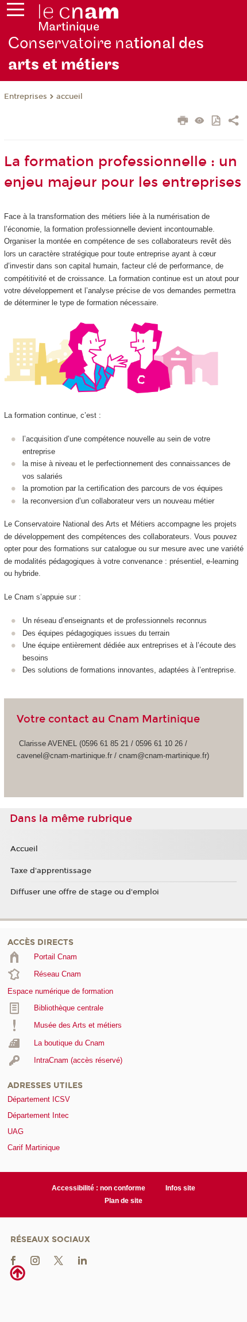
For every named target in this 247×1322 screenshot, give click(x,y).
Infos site (180, 1188)
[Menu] (15, 12)
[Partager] (233, 122)
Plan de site (123, 1201)
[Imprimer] (183, 122)
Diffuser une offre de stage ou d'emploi (84, 892)
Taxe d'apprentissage (50, 870)
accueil (69, 96)
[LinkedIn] (82, 1259)
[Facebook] (13, 1259)
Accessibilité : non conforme (98, 1188)
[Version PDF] (217, 121)
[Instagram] (35, 1259)
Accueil (24, 849)
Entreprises (25, 96)
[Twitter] (58, 1259)
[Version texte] (199, 121)
